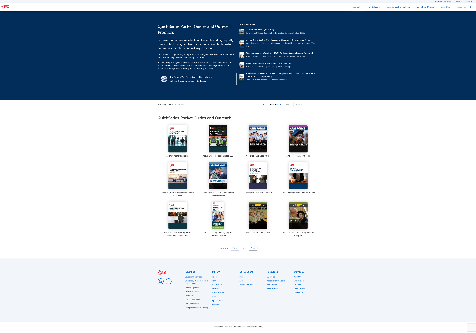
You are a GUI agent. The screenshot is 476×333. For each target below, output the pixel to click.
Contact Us (468, 1)
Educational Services (193, 277)
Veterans (215, 305)
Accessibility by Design (276, 281)
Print (241, 277)
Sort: (264, 104)
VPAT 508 (438, 1)
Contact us (201, 81)
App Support (272, 285)
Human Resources (192, 300)
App (241, 281)
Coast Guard (217, 285)
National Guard (218, 293)
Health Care (189, 296)
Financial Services (192, 292)
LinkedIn (161, 281)
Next (253, 248)
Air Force (215, 277)
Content (356, 7)
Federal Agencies (192, 288)
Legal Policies (299, 289)
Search (473, 7)
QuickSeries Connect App (399, 7)
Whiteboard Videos (426, 7)
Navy (214, 297)
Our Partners (449, 1)
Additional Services (274, 289)
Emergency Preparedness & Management (196, 282)
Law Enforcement (192, 304)
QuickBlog (446, 7)
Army (214, 281)
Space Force (217, 301)
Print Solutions (374, 7)
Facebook (169, 281)
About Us (461, 7)
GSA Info (459, 1)
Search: (289, 104)
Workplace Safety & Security (196, 308)
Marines (215, 289)
